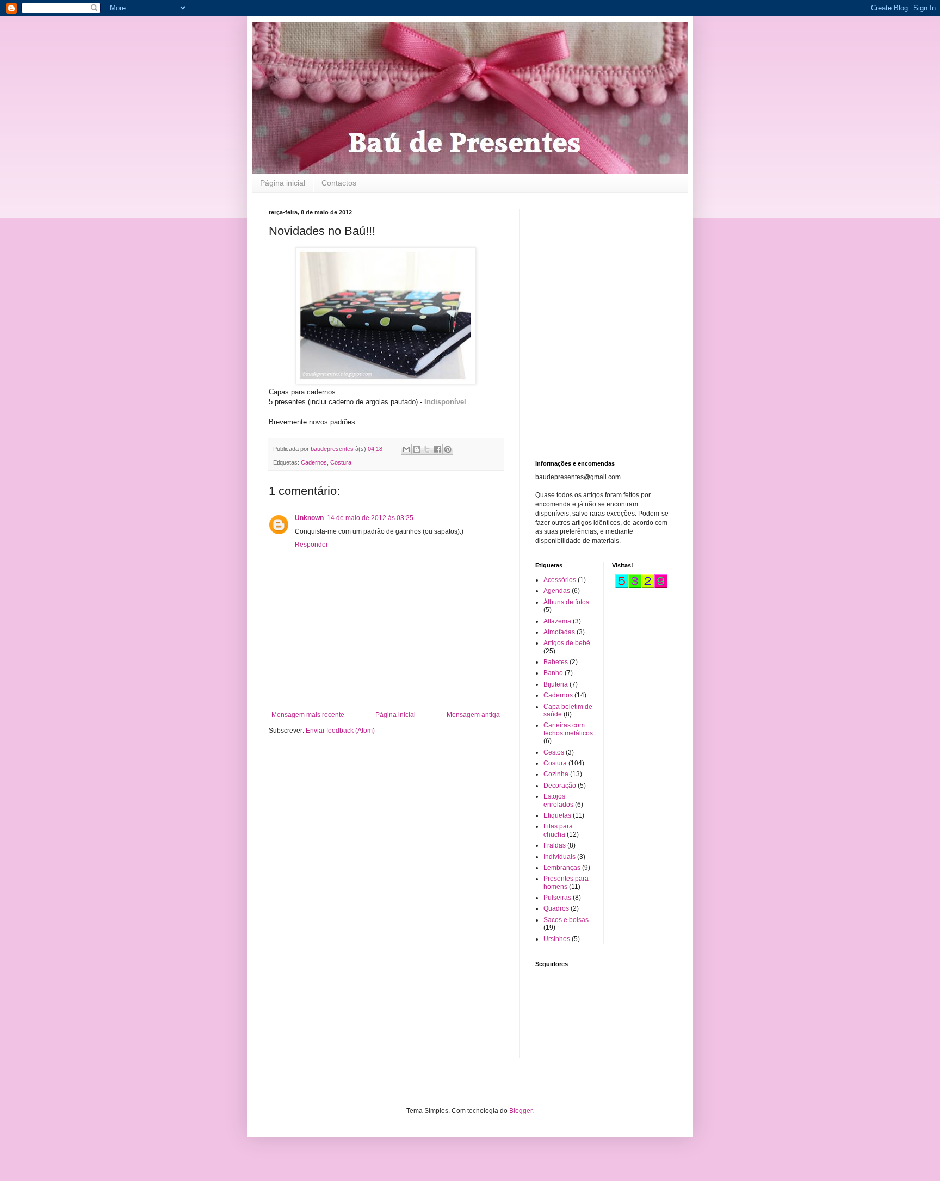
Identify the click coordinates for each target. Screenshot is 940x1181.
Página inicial (282, 182)
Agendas (556, 591)
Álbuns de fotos (566, 602)
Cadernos (314, 462)
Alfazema (557, 621)
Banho (553, 673)
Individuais (559, 857)
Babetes (555, 662)
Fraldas (554, 845)
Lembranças (561, 867)
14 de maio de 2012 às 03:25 (370, 518)
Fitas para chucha (558, 830)
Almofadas (559, 632)
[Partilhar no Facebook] (437, 449)
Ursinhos (556, 939)
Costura (340, 462)
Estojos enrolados (558, 800)
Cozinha (555, 774)
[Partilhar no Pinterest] (447, 449)
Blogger (520, 1111)
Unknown (309, 518)
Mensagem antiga (473, 715)
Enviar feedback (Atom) (340, 730)
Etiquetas (557, 815)
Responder (311, 544)
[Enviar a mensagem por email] (406, 449)
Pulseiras (557, 897)
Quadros (556, 908)
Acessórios (559, 580)
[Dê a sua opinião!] (416, 449)
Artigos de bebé (566, 643)
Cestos (553, 752)
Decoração (559, 785)
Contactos (338, 182)
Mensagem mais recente (307, 715)
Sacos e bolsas (566, 920)
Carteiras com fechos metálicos (568, 729)
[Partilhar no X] (427, 449)
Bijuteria (555, 684)
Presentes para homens (566, 882)
